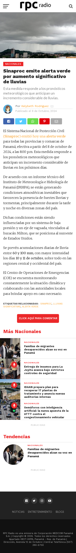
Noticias (18, 511)
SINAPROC (46, 303)
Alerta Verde (30, 306)
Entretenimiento (40, 511)
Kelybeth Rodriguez (35, 106)
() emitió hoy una (34, 136)
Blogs (60, 511)
